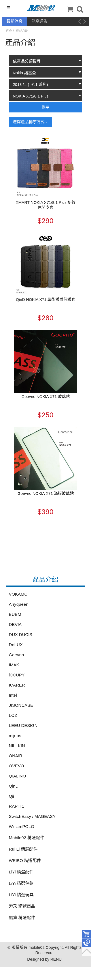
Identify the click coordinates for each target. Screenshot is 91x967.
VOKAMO (18, 594)
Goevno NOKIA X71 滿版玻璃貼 (45, 493)
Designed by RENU (44, 959)
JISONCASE (21, 705)
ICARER (17, 685)
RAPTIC (17, 806)
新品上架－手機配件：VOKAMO (51, 21)
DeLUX (16, 644)
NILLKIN (17, 745)
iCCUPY (17, 675)
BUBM (15, 614)
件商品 (86, 934)
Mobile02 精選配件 (26, 837)
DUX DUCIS (20, 634)
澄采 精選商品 (22, 906)
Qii (11, 796)
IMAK (14, 665)
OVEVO (16, 766)
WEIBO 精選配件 (25, 860)
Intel (13, 695)
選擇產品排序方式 (29, 122)
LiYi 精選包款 (21, 883)
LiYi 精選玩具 (21, 895)
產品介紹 (22, 30)
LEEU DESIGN (23, 725)
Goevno (16, 654)
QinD (14, 786)
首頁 (9, 30)
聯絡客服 (86, 942)
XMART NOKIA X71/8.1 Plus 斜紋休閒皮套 (46, 205)
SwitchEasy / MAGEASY (32, 816)
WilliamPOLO (21, 826)
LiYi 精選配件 (21, 872)
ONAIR (15, 756)
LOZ (13, 715)
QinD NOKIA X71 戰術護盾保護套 (45, 299)
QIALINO (17, 776)
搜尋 (45, 107)
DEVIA (15, 624)
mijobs (15, 735)
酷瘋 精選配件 (22, 917)
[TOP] (86, 951)
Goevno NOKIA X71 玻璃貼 (45, 396)
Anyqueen (18, 604)
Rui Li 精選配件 (23, 849)
